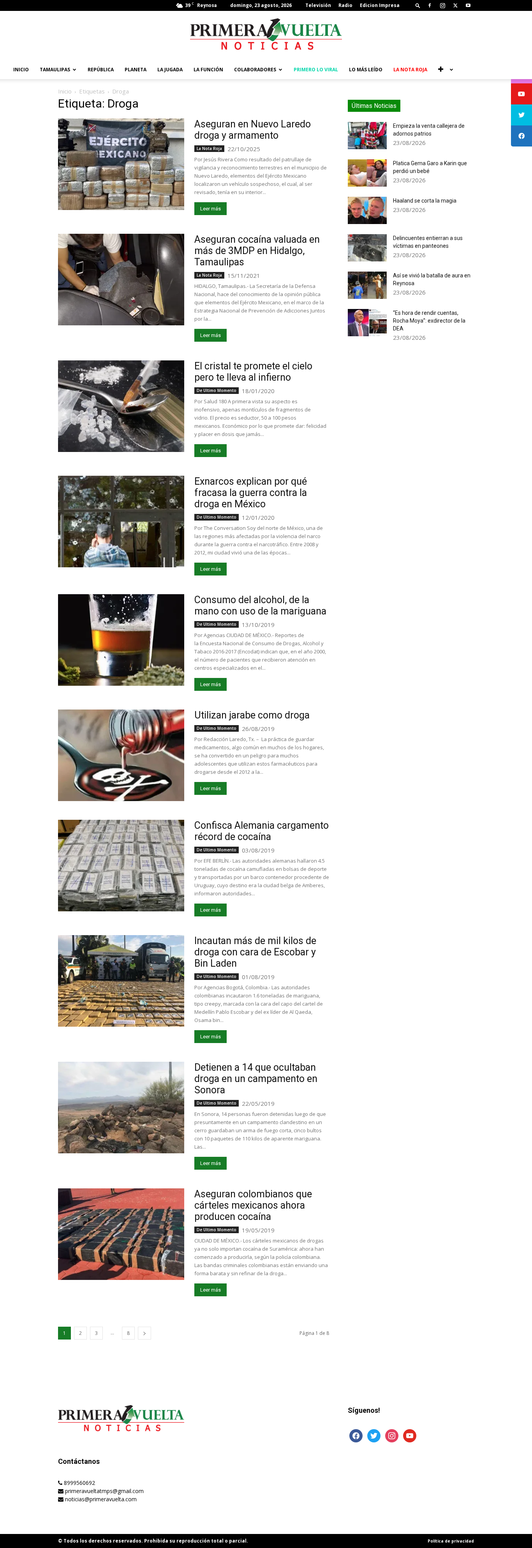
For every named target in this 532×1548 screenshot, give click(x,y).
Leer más (210, 209)
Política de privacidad (451, 1541)
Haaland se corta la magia (424, 201)
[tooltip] (521, 93)
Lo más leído (365, 69)
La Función (208, 69)
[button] (418, 5)
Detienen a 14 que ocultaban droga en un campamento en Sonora (255, 1079)
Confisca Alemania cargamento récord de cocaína (261, 831)
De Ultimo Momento (216, 390)
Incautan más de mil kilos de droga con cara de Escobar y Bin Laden (255, 952)
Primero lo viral (316, 69)
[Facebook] (429, 5)
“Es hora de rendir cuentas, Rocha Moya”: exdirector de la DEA (429, 321)
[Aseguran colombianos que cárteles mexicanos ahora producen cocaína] (121, 1234)
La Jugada (170, 69)
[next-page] (144, 1333)
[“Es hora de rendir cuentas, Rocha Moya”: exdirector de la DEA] (367, 322)
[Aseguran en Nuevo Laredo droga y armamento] (121, 164)
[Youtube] (468, 5)
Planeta (135, 69)
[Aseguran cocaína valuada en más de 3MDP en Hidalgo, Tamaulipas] (121, 279)
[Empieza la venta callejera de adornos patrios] (367, 135)
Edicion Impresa (380, 5)
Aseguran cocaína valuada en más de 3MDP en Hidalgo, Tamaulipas (257, 251)
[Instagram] (442, 5)
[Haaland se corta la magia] (367, 210)
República (101, 69)
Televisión (318, 5)
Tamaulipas (55, 69)
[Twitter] (455, 5)
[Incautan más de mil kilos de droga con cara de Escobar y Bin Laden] (121, 981)
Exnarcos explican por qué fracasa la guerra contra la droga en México (250, 493)
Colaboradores (255, 69)
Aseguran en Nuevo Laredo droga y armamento (252, 129)
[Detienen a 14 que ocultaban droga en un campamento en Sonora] (121, 1107)
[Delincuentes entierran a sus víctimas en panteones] (367, 247)
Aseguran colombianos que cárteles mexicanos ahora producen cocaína (253, 1205)
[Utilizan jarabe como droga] (121, 755)
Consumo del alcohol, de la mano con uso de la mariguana (260, 605)
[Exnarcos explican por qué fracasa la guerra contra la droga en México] (121, 521)
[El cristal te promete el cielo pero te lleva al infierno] (121, 406)
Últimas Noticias (374, 105)
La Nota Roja (410, 69)
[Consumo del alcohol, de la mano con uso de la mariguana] (121, 640)
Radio (345, 5)
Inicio (21, 69)
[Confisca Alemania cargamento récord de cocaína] (121, 865)
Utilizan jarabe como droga (252, 715)
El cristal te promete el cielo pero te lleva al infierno (253, 371)
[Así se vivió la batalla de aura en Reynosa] (367, 285)
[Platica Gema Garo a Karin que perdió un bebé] (367, 173)
